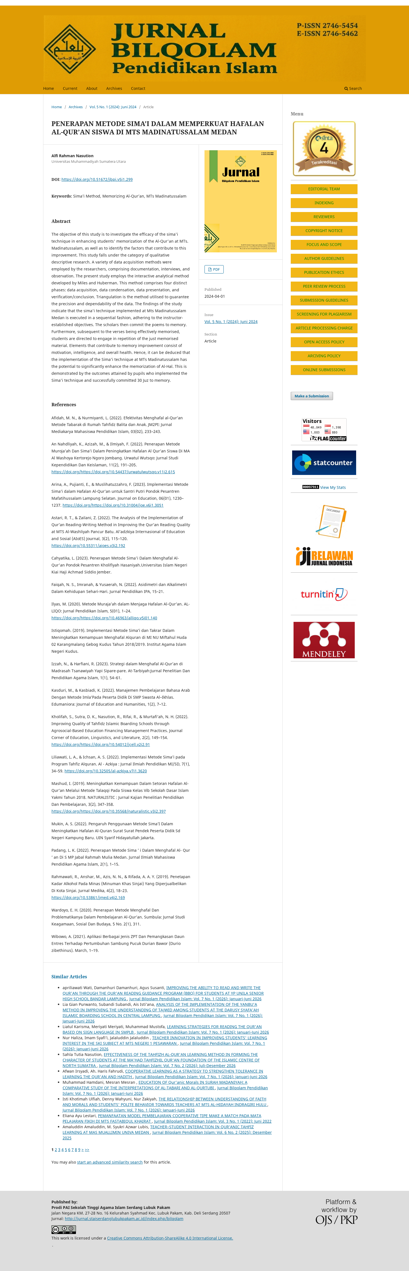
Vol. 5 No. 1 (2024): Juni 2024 (113, 106)
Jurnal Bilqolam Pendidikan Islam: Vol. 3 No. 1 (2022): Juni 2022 (213, 1121)
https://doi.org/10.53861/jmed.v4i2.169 (88, 897)
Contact (138, 88)
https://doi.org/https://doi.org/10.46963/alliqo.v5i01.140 (104, 617)
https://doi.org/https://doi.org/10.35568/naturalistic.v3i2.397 (108, 811)
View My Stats (333, 487)
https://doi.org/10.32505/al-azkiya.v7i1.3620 (106, 771)
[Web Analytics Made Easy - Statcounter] (310, 487)
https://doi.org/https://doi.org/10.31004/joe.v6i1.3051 (113, 505)
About (91, 88)
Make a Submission (312, 395)
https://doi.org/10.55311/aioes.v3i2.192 (88, 545)
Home (48, 88)
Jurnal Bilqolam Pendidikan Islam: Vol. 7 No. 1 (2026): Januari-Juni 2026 (195, 998)
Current (70, 88)
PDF (216, 269)
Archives (114, 88)
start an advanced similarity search (110, 1162)
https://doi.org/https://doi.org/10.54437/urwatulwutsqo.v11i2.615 (113, 471)
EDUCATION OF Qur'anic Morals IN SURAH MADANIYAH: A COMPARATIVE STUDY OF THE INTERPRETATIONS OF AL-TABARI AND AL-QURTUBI (155, 1085)
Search (355, 88)
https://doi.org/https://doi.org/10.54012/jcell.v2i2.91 (100, 744)
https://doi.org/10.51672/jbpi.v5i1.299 (97, 179)
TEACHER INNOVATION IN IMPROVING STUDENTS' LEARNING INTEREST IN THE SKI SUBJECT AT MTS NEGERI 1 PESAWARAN (165, 1040)
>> (87, 1149)
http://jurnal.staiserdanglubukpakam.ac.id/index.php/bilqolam (124, 1218)
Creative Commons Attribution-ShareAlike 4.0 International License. (170, 1238)
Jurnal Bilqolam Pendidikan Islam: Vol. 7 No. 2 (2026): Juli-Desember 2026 (167, 1065)
